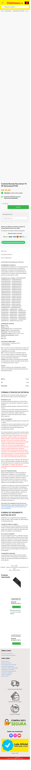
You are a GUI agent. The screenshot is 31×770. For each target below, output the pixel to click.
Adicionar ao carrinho (18, 207)
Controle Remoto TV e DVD (18, 11)
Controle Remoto (8, 11)
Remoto (18, 570)
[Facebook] (11, 735)
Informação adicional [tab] (6, 254)
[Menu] (3, 3)
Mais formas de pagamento (11, 198)
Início (2, 11)
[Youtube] (19, 735)
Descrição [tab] (3, 251)
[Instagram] (15, 735)
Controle (14, 570)
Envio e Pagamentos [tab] (6, 257)
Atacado (8, 567)
